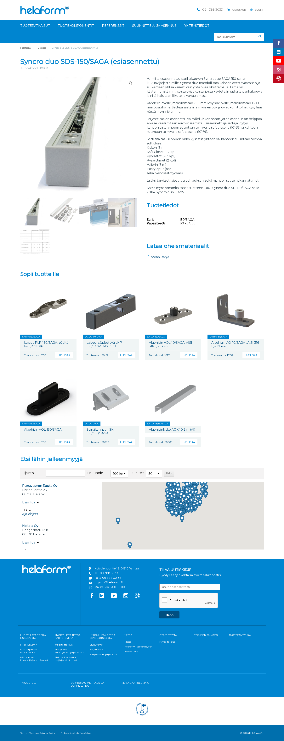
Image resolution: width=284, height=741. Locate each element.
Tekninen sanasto (206, 635)
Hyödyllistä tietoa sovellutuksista (102, 636)
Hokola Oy (30, 526)
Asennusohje (160, 257)
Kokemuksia (131, 651)
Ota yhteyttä (168, 635)
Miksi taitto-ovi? (64, 644)
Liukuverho (96, 644)
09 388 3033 (109, 573)
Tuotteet (41, 47)
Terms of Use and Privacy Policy (37, 733)
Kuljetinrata (96, 649)
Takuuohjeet (29, 682)
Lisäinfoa (28, 502)
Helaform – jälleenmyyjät (138, 646)
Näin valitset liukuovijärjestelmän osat (34, 659)
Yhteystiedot (196, 25)
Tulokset (137, 473)
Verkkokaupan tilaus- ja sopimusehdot (87, 684)
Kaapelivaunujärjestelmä (103, 654)
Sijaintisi (28, 473)
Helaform (44, 10)
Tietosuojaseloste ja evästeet (76, 733)
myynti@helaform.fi (108, 582)
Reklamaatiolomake (136, 682)
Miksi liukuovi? (28, 644)
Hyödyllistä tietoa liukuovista (33, 636)
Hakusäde (95, 473)
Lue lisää (64, 355)
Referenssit (113, 25)
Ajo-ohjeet (30, 514)
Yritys (128, 635)
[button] (260, 36)
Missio (128, 641)
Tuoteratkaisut (35, 25)
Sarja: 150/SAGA (31, 336)
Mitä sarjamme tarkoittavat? (28, 651)
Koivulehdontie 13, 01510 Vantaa (116, 568)
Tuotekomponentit (76, 25)
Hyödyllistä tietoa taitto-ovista (68, 636)
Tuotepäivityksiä (240, 635)
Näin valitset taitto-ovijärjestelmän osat (66, 659)
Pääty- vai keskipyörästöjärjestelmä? (69, 651)
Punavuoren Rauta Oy (40, 486)
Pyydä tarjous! (167, 641)
